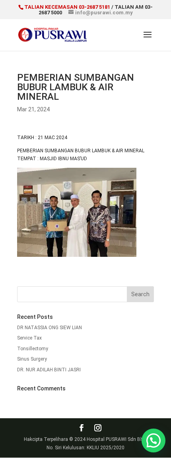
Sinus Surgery (32, 359)
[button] (153, 440)
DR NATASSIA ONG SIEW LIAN (49, 327)
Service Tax (29, 338)
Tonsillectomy (32, 348)
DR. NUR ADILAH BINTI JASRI (49, 370)
